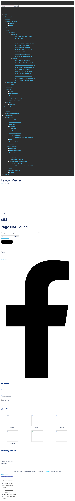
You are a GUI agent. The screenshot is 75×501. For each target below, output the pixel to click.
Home (2, 183)
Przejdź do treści (5, 474)
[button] (7, 476)
